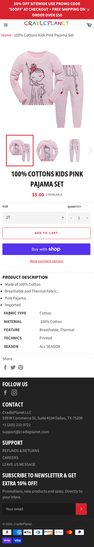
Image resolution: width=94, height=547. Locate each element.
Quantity (74, 207)
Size (5, 207)
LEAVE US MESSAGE (18, 464)
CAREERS (10, 458)
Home (6, 35)
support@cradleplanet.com (25, 432)
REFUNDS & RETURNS (20, 451)
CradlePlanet (23, 524)
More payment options (46, 261)
